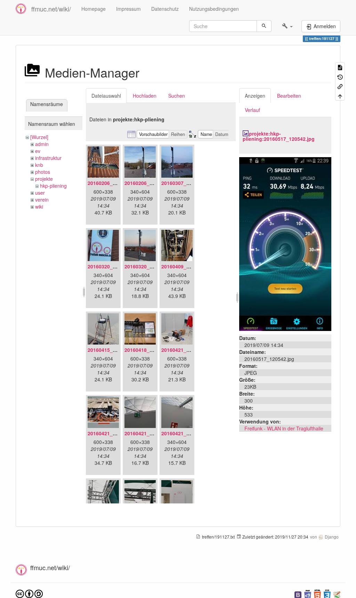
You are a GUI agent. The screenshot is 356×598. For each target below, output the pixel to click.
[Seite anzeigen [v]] (340, 67)
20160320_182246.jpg (149, 266)
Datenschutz (165, 8)
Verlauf (252, 109)
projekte (44, 178)
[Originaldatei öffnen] (285, 243)
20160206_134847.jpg (113, 182)
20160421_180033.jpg (113, 433)
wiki (39, 206)
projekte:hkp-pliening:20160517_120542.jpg (279, 136)
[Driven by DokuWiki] (336, 594)
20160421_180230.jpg (186, 433)
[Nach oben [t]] (340, 95)
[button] (287, 26)
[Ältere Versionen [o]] (340, 76)
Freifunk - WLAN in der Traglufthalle (283, 428)
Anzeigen (255, 95)
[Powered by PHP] (307, 594)
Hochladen (144, 95)
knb (39, 164)
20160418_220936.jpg (149, 349)
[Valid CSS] (327, 594)
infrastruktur (48, 157)
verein (42, 199)
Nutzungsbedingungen (214, 8)
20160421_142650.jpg (186, 349)
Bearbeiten (289, 95)
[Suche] (264, 26)
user (40, 192)
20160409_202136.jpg (186, 266)
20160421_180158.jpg (149, 433)
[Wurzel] (39, 137)
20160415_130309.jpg (113, 349)
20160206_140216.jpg (149, 182)
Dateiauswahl (106, 95)
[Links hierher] (340, 86)
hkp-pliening (53, 185)
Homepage (93, 8)
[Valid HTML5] (317, 594)
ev (37, 150)
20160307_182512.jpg (186, 182)
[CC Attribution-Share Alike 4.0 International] (29, 593)
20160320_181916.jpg (113, 266)
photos (42, 171)
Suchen (176, 95)
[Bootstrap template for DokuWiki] (297, 594)
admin (42, 143)
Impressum (128, 8)
